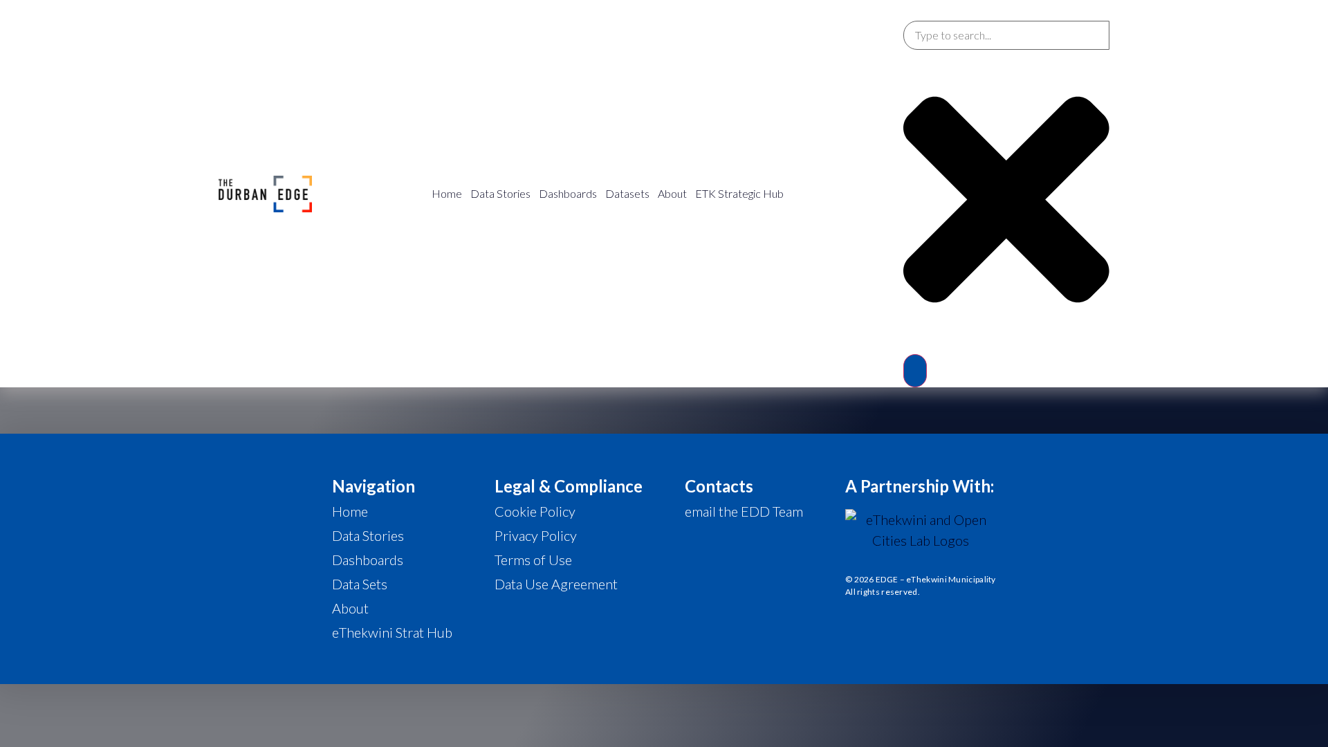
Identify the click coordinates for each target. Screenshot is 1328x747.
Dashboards (568, 193)
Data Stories (500, 193)
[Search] (915, 370)
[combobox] (1006, 35)
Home (447, 193)
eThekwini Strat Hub (392, 632)
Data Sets (359, 583)
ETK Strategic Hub (739, 193)
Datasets (627, 193)
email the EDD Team (744, 511)
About (672, 193)
